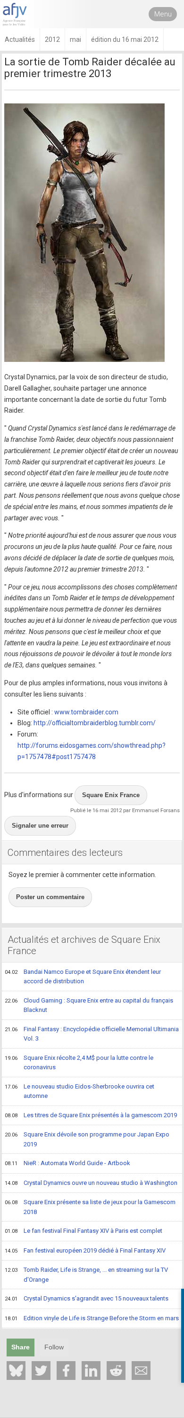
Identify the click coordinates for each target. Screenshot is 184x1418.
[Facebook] (66, 1370)
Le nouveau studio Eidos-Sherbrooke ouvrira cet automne (79, 1091)
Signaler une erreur (40, 825)
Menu (163, 14)
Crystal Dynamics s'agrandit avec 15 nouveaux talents (86, 1298)
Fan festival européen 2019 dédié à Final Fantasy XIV (85, 1250)
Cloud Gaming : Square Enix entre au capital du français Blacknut (89, 1005)
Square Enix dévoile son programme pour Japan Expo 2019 (87, 1139)
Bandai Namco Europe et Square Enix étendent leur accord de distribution (83, 976)
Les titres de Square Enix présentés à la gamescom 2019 (91, 1115)
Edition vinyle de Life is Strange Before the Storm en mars (92, 1318)
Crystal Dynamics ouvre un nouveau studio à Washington (91, 1182)
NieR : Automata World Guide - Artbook (67, 1163)
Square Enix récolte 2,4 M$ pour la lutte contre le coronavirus (79, 1062)
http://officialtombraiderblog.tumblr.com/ (94, 723)
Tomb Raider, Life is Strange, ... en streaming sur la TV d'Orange (86, 1274)
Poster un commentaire (50, 897)
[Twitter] (41, 1370)
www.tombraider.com (86, 712)
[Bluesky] (16, 1370)
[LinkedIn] (91, 1370)
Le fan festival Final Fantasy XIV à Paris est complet (83, 1230)
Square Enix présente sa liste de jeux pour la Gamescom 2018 (90, 1207)
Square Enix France (111, 795)
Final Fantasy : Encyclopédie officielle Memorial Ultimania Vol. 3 (92, 1034)
